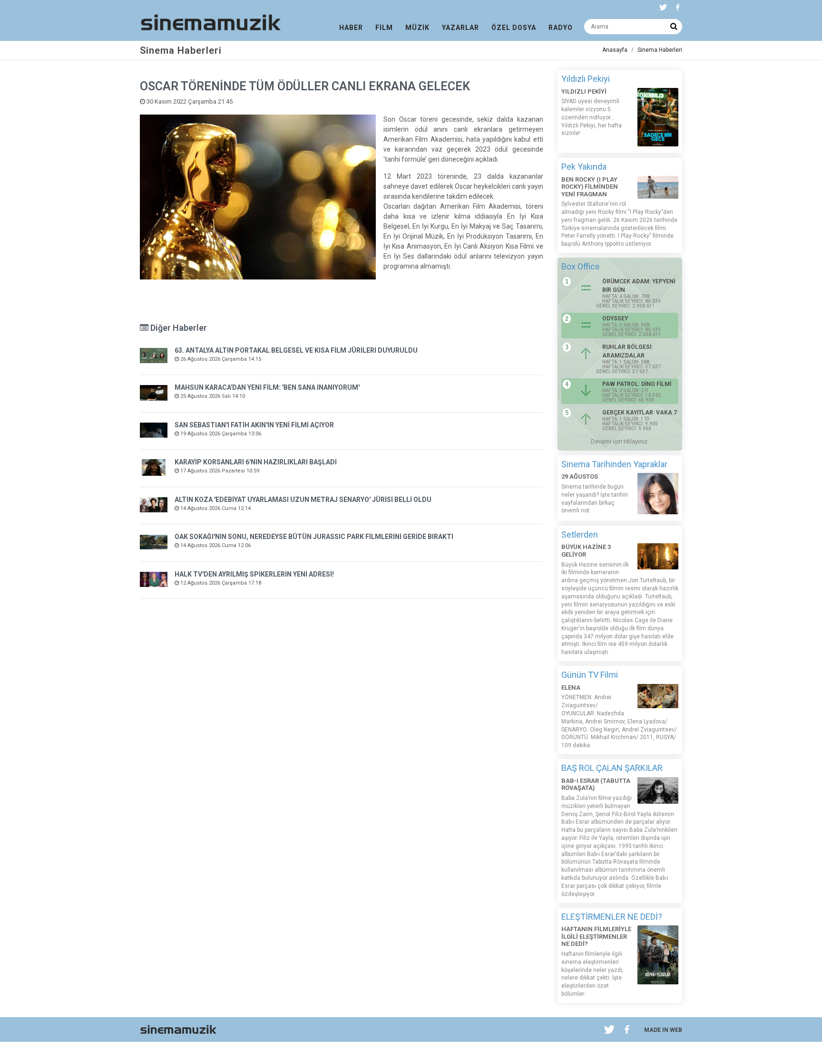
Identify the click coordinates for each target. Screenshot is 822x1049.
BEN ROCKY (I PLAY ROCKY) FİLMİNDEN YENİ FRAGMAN (589, 187)
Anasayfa (614, 50)
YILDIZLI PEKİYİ (584, 91)
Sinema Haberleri (659, 50)
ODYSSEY (615, 318)
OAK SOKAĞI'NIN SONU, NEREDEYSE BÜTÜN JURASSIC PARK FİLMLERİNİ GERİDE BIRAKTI (314, 536)
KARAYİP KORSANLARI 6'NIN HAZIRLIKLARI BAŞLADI (256, 462)
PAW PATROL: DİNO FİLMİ (636, 384)
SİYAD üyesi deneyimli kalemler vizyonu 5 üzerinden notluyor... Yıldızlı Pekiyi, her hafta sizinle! (591, 117)
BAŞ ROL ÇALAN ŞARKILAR (612, 768)
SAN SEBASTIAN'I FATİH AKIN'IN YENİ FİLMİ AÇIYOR (254, 425)
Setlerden (579, 534)
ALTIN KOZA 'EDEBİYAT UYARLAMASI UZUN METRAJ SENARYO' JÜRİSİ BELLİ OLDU (303, 499)
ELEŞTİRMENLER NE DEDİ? (611, 917)
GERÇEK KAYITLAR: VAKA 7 (639, 412)
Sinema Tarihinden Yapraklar (614, 464)
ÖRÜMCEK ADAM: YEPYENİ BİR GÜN (638, 285)
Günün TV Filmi (589, 675)
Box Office (580, 266)
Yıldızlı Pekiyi (585, 79)
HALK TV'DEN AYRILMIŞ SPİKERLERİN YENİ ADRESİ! (254, 574)
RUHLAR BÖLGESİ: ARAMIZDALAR (627, 351)
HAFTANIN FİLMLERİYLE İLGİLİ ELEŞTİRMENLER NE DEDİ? (596, 936)
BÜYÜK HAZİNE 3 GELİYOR (586, 550)
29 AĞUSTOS (579, 476)
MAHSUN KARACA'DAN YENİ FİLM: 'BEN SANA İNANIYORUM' (267, 387)
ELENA (570, 687)
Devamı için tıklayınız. (620, 441)
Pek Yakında (584, 167)
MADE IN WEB (663, 1030)
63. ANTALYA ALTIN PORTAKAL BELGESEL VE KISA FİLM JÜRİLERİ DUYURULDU (296, 350)
